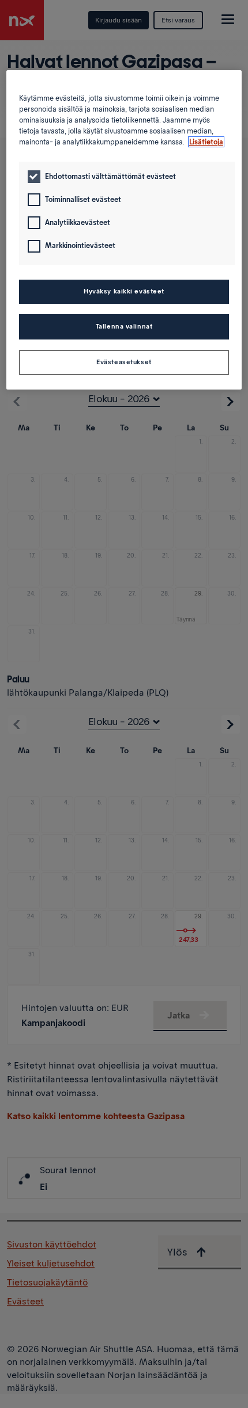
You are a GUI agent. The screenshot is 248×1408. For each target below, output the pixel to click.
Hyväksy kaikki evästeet (124, 291)
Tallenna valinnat (124, 326)
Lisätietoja (206, 142)
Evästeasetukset (124, 362)
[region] (124, 230)
